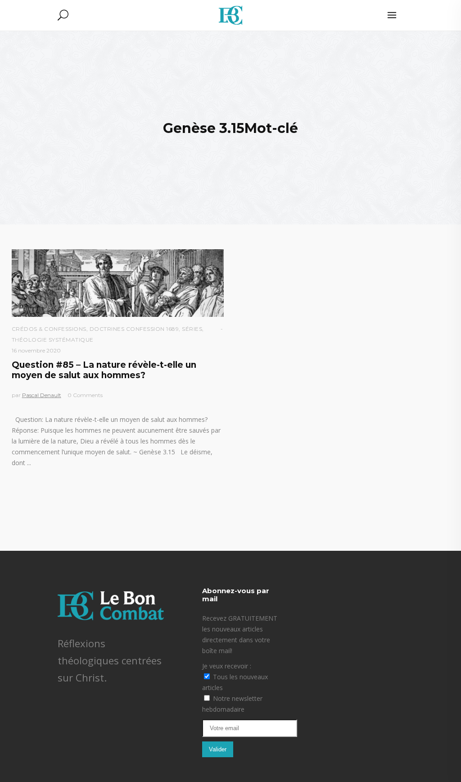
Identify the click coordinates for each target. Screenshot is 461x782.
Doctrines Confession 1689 (134, 328)
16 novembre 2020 (36, 350)
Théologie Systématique (53, 339)
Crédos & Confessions (49, 328)
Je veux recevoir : (226, 666)
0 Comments (85, 395)
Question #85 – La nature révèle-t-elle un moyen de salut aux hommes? (104, 370)
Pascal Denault (41, 395)
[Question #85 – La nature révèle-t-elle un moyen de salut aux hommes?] (118, 283)
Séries (192, 328)
